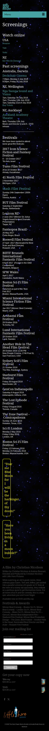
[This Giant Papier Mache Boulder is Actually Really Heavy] (7, 6)
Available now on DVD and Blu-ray (18, 599)
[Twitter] (8, 699)
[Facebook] (4, 699)
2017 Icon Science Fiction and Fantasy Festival (17, 152)
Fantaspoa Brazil (15, 229)
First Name (7, 644)
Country (7, 659)
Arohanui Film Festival (13, 317)
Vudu (5, 52)
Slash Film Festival (17, 189)
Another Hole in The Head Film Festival (17, 345)
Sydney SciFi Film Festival (15, 362)
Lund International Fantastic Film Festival (19, 331)
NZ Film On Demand (12, 61)
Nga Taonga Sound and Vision (18, 92)
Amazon (6, 43)
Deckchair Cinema (15, 75)
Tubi (4, 48)
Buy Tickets (8, 105)
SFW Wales (10, 272)
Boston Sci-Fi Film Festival (15, 284)
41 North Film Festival (18, 177)
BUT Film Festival (15, 202)
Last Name (7, 651)
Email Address (9, 637)
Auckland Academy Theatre (15, 116)
